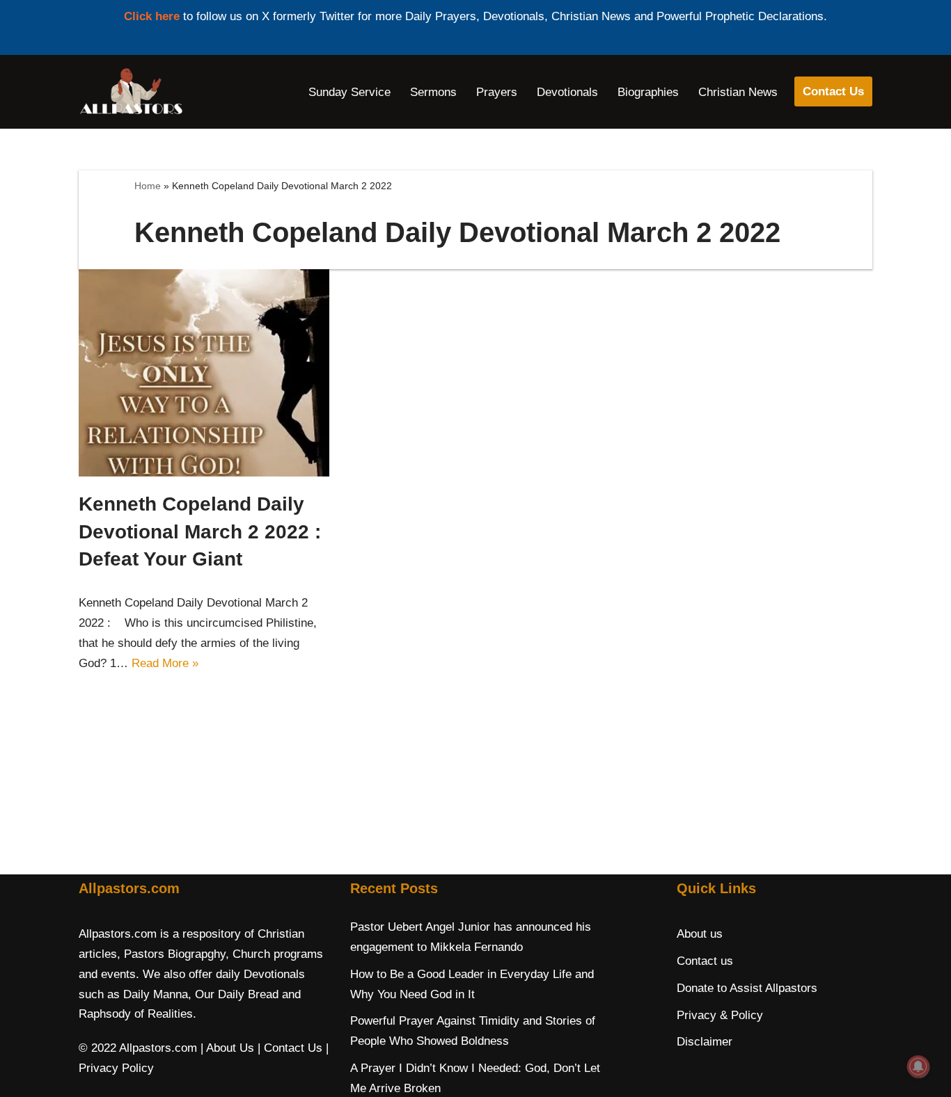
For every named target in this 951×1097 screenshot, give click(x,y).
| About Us (227, 1048)
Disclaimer (704, 1041)
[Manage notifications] (918, 1066)
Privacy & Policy (720, 1015)
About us (700, 933)
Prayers (496, 92)
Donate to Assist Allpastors (747, 988)
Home (147, 185)
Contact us (705, 961)
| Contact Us (290, 1048)
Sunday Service (349, 92)
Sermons (433, 92)
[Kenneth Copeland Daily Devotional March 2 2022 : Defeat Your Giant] (204, 373)
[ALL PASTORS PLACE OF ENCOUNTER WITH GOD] (131, 91)
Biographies (648, 92)
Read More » (165, 663)
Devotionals (567, 92)
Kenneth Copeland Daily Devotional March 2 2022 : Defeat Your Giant (200, 531)
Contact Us (833, 91)
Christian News (738, 92)
